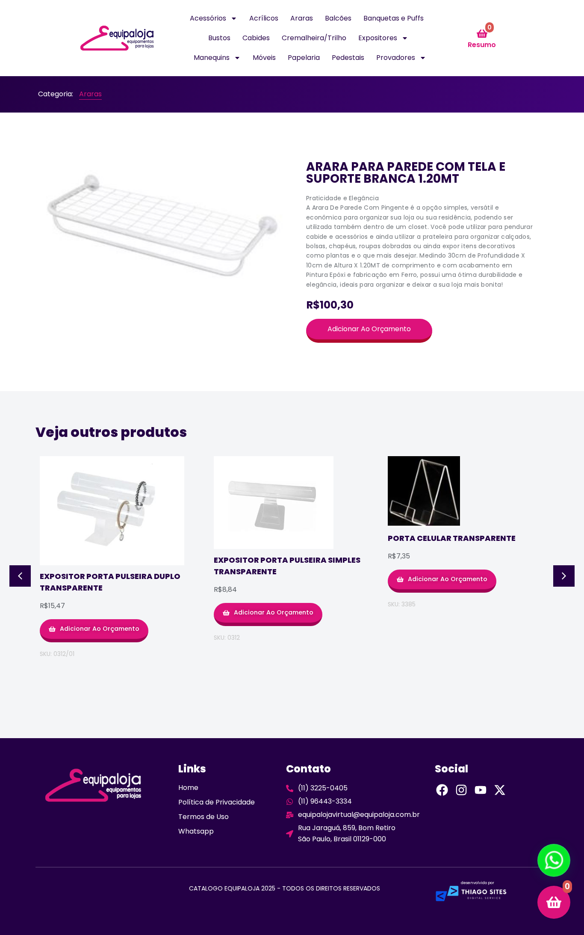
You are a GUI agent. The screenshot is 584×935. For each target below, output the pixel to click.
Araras (301, 18)
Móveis (264, 57)
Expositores (377, 38)
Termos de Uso (203, 817)
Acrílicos (263, 18)
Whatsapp (196, 831)
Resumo (482, 45)
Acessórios (208, 18)
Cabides (256, 38)
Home (188, 788)
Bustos (219, 38)
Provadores (395, 57)
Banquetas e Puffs (393, 18)
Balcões (338, 18)
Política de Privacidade (216, 802)
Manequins (212, 57)
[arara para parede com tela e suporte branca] (164, 225)
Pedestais (348, 57)
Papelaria (304, 57)
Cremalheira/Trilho (314, 38)
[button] (20, 576)
